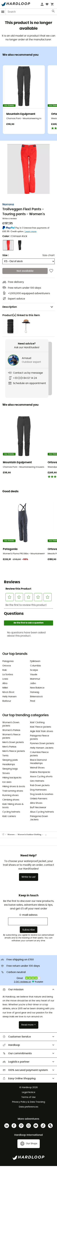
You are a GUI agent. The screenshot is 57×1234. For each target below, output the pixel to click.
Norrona (8, 204)
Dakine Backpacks (40, 772)
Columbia (35, 666)
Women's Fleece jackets (11, 736)
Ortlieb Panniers (38, 799)
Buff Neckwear (38, 807)
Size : (5, 255)
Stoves (6, 773)
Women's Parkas (11, 730)
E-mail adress (29, 915)
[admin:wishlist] (51, 271)
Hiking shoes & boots (13, 786)
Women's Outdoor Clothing (29, 834)
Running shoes (10, 795)
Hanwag (34, 692)
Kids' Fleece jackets (40, 727)
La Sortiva (7, 674)
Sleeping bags (10, 769)
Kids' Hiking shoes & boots (12, 806)
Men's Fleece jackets (13, 751)
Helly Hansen (9, 697)
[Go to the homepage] (4, 834)
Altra (4, 683)
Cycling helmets (11, 812)
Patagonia (7, 661)
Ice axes (6, 782)
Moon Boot (8, 692)
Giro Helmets (37, 781)
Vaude (33, 674)
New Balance (37, 688)
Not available (25, 271)
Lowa (5, 679)
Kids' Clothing (37, 722)
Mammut (35, 679)
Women (11, 834)
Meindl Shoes (37, 768)
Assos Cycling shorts (41, 777)
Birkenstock (36, 697)
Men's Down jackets (13, 742)
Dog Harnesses (38, 790)
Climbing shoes (10, 800)
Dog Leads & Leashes (41, 794)
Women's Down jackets (10, 724)
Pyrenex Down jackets (42, 743)
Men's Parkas (9, 747)
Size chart (48, 255)
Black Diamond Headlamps (38, 761)
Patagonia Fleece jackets (39, 737)
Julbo (33, 683)
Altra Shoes (36, 803)
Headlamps (8, 764)
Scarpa (34, 670)
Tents (5, 756)
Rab (4, 670)
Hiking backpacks (11, 778)
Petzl (32, 701)
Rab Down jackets (40, 785)
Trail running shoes (12, 791)
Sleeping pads (10, 760)
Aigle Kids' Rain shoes (41, 731)
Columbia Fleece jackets (39, 754)
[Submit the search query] (53, 11)
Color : (14, 236)
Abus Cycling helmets (42, 812)
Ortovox (6, 666)
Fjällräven (35, 661)
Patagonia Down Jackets (39, 818)
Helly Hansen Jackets (41, 748)
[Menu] (3, 12)
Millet (5, 688)
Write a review (9, 219)
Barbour (6, 701)
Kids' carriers (9, 816)
